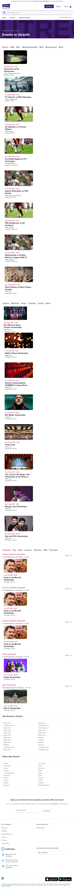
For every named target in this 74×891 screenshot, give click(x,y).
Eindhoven (41, 768)
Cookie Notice (67, 884)
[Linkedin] (2, 879)
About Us (4, 828)
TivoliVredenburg (9, 725)
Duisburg (41, 783)
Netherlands (5, 30)
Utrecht (6, 763)
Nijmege (6, 783)
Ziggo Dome (7, 723)
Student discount (6, 834)
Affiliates (4, 831)
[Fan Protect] (8, 849)
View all (67, 555)
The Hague (41, 763)
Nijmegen (6, 785)
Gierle (40, 775)
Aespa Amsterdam (9, 654)
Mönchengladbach (44, 785)
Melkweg (6, 745)
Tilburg (6, 780)
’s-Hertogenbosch (9, 773)
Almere (6, 768)
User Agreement (50, 884)
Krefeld (40, 780)
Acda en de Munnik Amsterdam (13, 554)
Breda (40, 766)
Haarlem (6, 770)
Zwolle (40, 770)
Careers (4, 837)
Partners (4, 840)
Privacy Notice (53, 804)
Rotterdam (7, 775)
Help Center (5, 843)
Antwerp (40, 778)
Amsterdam (7, 766)
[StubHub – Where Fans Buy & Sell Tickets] (6, 6)
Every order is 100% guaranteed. (41, 1)
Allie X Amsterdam (9, 685)
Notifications (40, 828)
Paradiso (41, 740)
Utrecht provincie (14, 30)
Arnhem (6, 778)
